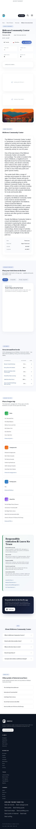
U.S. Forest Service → (10, 587)
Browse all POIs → (9, 521)
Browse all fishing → (9, 490)
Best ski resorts (9, 805)
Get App (22, 15)
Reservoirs (4, 741)
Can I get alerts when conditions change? (16, 658)
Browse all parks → (9, 438)
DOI (16, 826)
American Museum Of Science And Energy (14, 517)
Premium (4, 792)
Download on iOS (8, 730)
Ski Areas (4, 753)
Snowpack (4, 737)
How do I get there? (10, 652)
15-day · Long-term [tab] (23, 279)
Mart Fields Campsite (9, 455)
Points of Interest (10, 22)
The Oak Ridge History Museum (12, 504)
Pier (5, 486)
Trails (3, 765)
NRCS (11, 826)
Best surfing (8, 816)
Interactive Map (5, 774)
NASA (14, 826)
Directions (16, 42)
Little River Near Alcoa (9, 379)
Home (3, 22)
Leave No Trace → (9, 580)
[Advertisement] (18, 7)
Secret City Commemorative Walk (12, 514)
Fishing (4, 757)
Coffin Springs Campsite (10, 465)
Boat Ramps (4, 761)
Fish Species (5, 779)
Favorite (6, 42)
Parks (3, 763)
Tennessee (17, 22)
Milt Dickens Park (8, 428)
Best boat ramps (10, 810)
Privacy (3, 796)
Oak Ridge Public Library (10, 511)
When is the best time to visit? (13, 647)
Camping (4, 759)
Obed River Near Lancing (10, 375)
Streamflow (4, 740)
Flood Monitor (5, 781)
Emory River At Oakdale (9, 367)
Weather (4, 783)
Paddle (3, 755)
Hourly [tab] (5, 279)
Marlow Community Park (10, 425)
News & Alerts (5, 776)
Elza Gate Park (8, 431)
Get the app (10, 609)
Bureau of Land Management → (12, 584)
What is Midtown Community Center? (15, 635)
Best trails (23, 813)
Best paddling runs (23, 810)
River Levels (4, 743)
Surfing (4, 767)
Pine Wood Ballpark (9, 421)
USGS (5, 826)
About (3, 790)
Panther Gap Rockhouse (10, 462)
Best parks (8, 807)
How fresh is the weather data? (13, 641)
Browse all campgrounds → (11, 472)
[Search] (27, 16)
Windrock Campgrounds (10, 452)
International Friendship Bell (11, 507)
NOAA (8, 826)
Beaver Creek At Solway (9, 364)
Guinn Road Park (8, 435)
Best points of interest (11, 813)
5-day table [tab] (12, 279)
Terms (3, 794)
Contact (3, 798)
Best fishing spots (18, 807)
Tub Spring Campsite (9, 459)
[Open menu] (32, 16)
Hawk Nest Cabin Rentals (10, 469)
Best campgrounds (22, 805)
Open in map (26, 42)
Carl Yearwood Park (9, 418)
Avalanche (4, 746)
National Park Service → (10, 582)
